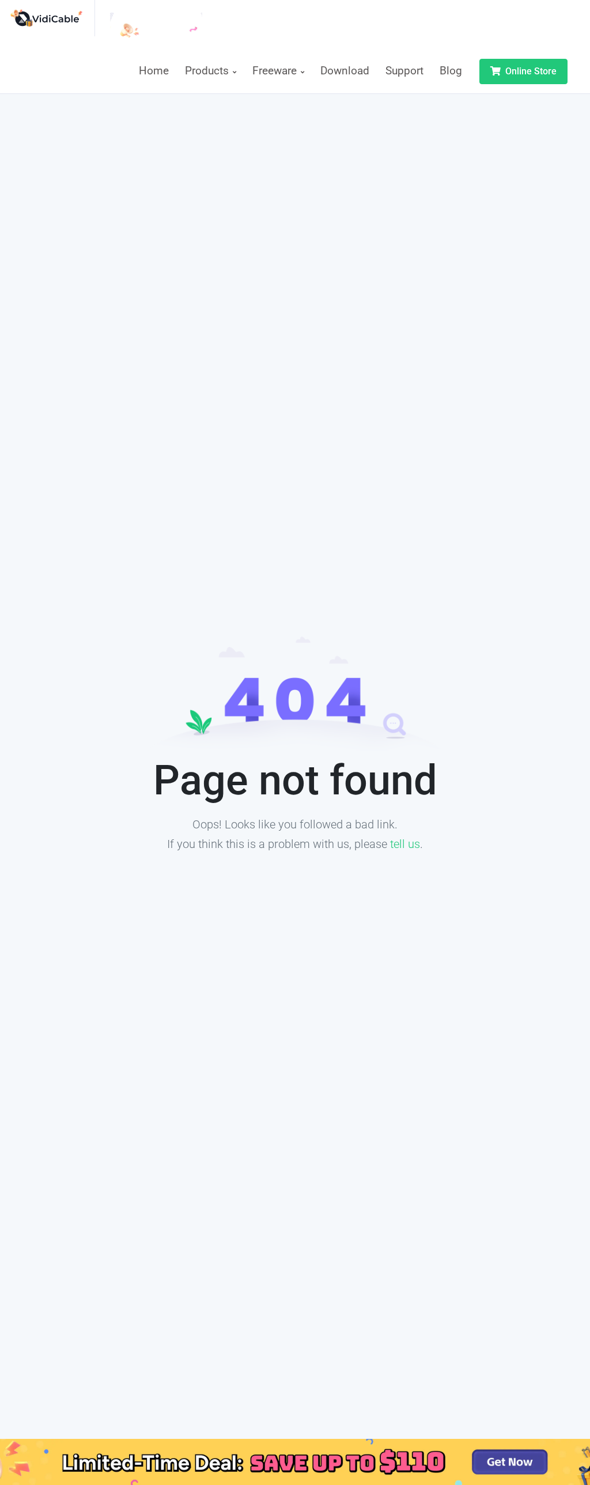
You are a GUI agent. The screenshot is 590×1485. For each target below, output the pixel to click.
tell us (405, 844)
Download (344, 70)
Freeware (276, 70)
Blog (451, 70)
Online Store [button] (530, 71)
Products (208, 70)
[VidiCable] (52, 18)
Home (154, 70)
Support (404, 70)
